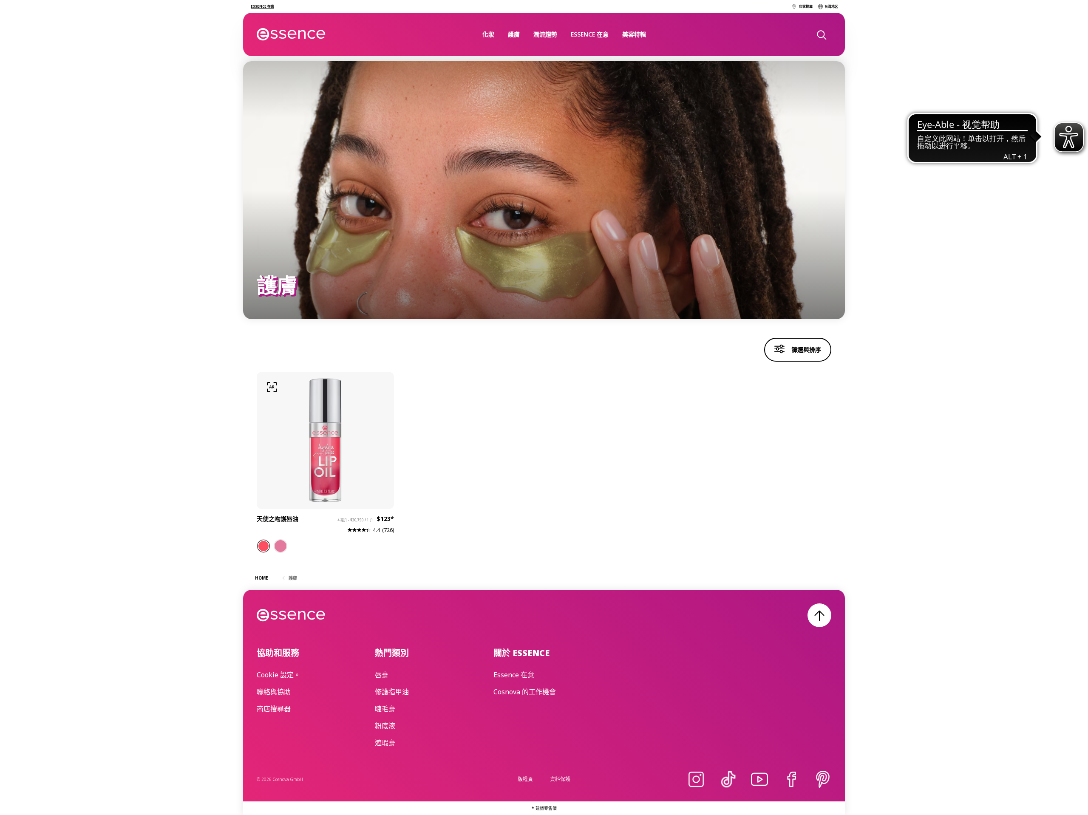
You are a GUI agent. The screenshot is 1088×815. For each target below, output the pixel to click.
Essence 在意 (590, 34)
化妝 (488, 34)
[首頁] (291, 34)
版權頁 (525, 779)
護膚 (514, 34)
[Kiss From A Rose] (280, 546)
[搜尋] (821, 34)
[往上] (819, 615)
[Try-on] (272, 387)
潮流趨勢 (545, 34)
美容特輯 (634, 34)
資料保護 (560, 779)
